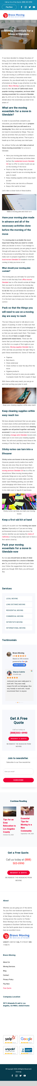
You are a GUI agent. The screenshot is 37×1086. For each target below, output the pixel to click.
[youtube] (34, 7)
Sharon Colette (19, 672)
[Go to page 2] (19, 702)
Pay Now (9, 7)
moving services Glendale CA (12, 471)
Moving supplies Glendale (19, 347)
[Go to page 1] (17, 702)
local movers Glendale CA (11, 260)
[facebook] (22, 7)
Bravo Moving (13, 86)
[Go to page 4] (22, 702)
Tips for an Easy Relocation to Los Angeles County (10, 811)
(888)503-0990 (18, 732)
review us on (18, 665)
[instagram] (26, 7)
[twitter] (30, 7)
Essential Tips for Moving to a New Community (27, 811)
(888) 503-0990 (27, 2)
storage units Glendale (19, 435)
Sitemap (18, 1072)
